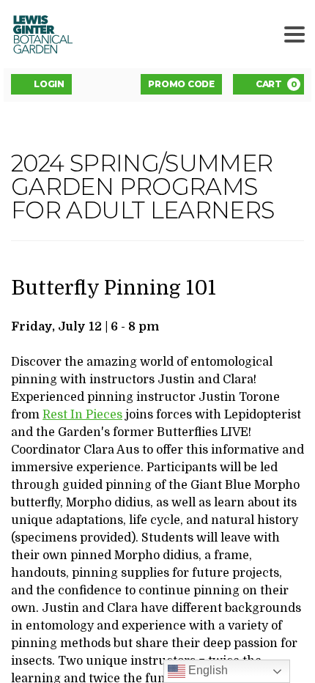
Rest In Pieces (82, 414)
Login (49, 83)
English (206, 670)
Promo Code (181, 83)
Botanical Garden (39, 34)
